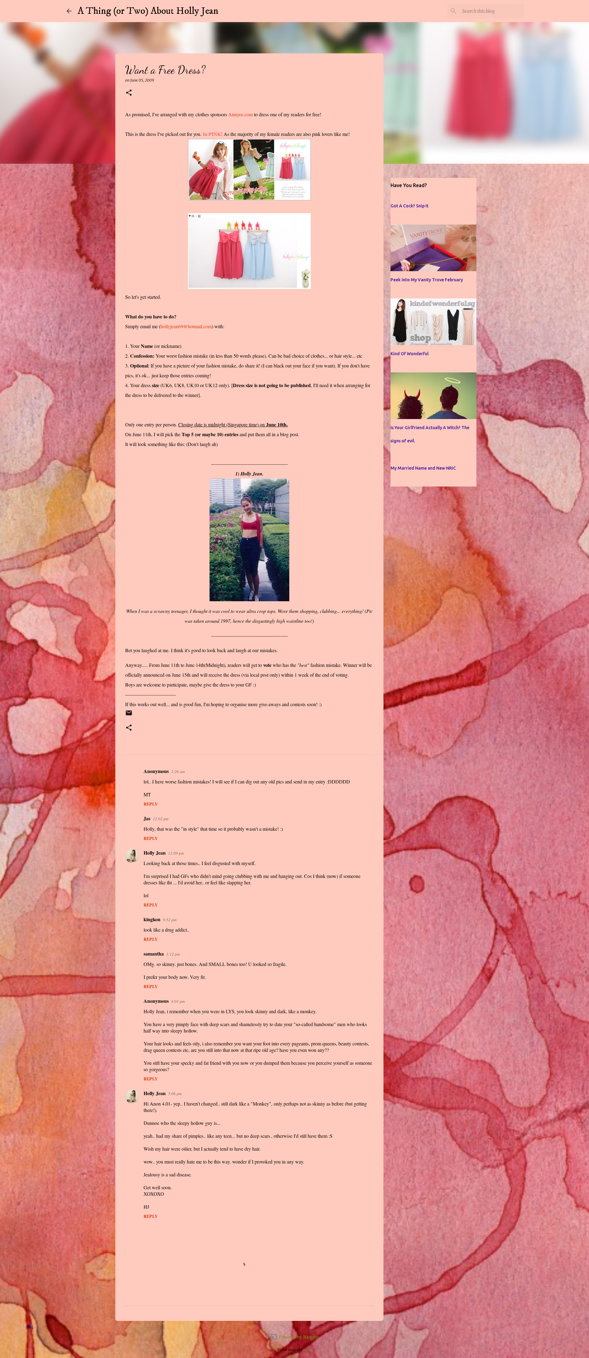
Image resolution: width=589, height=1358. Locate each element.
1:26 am (178, 771)
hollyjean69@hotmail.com (186, 326)
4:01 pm (178, 1001)
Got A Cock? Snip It (410, 205)
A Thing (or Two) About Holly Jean (148, 11)
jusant (307, 1349)
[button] (129, 93)
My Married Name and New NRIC (423, 468)
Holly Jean (155, 852)
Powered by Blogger (298, 1336)
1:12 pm (173, 954)
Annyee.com (240, 114)
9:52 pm (169, 919)
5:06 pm (175, 1093)
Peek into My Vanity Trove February (427, 279)
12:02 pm (160, 818)
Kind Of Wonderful (410, 353)
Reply (151, 804)
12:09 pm (176, 853)
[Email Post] (129, 715)
